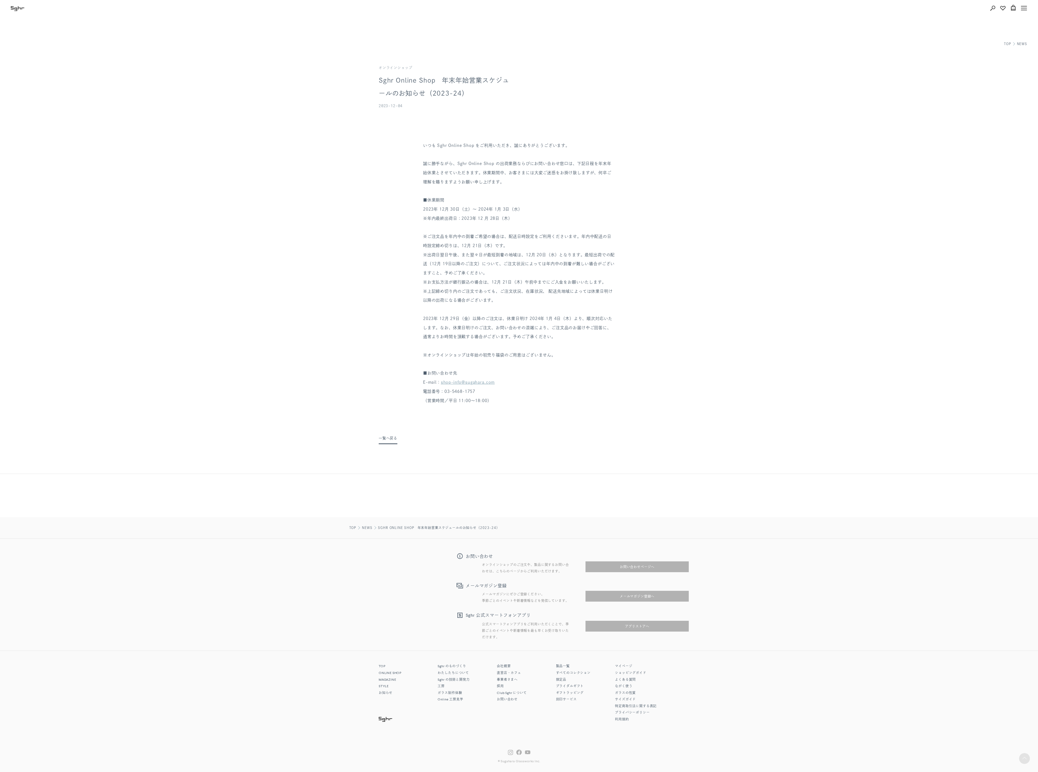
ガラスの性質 (625, 693)
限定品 (561, 680)
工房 (441, 686)
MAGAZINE (387, 680)
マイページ (623, 666)
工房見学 (450, 699)
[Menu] (1024, 8)
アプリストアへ (637, 626)
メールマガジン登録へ (637, 596)
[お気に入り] (1003, 8)
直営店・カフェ (509, 673)
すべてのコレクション (573, 673)
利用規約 (622, 719)
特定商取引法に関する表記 (636, 706)
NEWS (1022, 43)
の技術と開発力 (454, 680)
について (512, 693)
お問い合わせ (507, 699)
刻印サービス (566, 699)
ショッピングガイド (630, 673)
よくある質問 (625, 680)
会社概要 (504, 666)
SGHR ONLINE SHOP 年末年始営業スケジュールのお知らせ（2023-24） (439, 527)
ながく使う (623, 686)
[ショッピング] (1013, 8)
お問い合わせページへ (637, 566)
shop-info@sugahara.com (468, 382)
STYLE (384, 686)
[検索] (992, 8)
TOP (1007, 43)
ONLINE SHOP (390, 673)
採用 (500, 686)
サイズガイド (625, 699)
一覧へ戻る (388, 438)
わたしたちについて (453, 673)
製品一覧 (563, 666)
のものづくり (452, 666)
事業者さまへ (507, 680)
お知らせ (385, 693)
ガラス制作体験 (450, 693)
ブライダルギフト (570, 686)
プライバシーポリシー (632, 712)
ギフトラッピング (570, 693)
